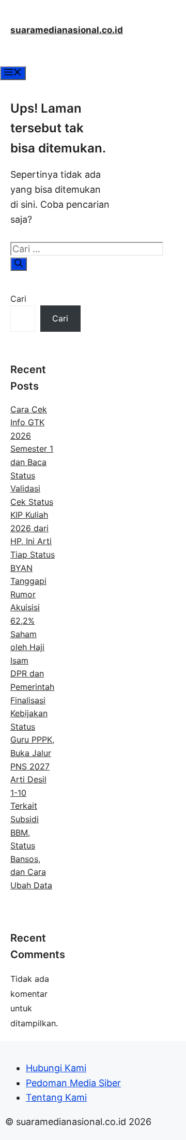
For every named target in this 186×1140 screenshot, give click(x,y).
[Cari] (18, 264)
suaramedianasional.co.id (66, 30)
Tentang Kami (56, 1097)
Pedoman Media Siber (73, 1082)
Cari (18, 299)
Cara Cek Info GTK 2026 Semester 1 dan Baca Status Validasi (31, 449)
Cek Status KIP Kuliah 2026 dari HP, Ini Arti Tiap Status (32, 528)
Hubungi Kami (56, 1067)
